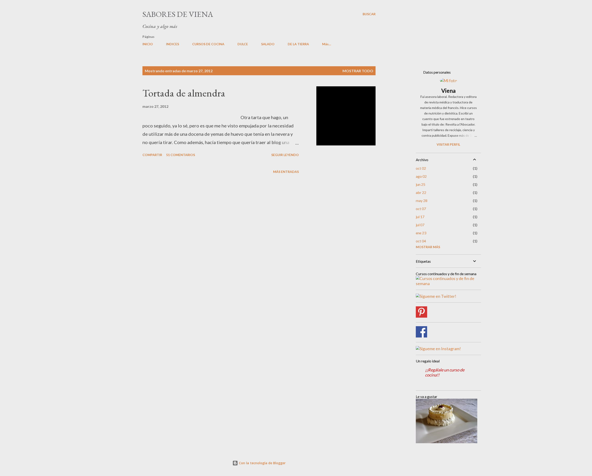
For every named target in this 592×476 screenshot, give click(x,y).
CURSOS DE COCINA (208, 44)
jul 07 (420, 225)
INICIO (147, 44)
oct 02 (421, 168)
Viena (448, 90)
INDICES (172, 44)
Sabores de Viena (177, 14)
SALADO (267, 44)
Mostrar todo (357, 71)
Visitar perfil (448, 144)
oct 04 (421, 241)
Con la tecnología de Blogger (262, 463)
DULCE (242, 44)
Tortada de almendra (183, 92)
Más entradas (286, 172)
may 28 (421, 200)
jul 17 (420, 216)
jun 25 (420, 184)
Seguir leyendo (285, 155)
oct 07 (421, 208)
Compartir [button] (152, 155)
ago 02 (421, 176)
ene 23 (421, 233)
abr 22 (421, 192)
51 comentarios (180, 155)
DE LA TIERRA (298, 44)
